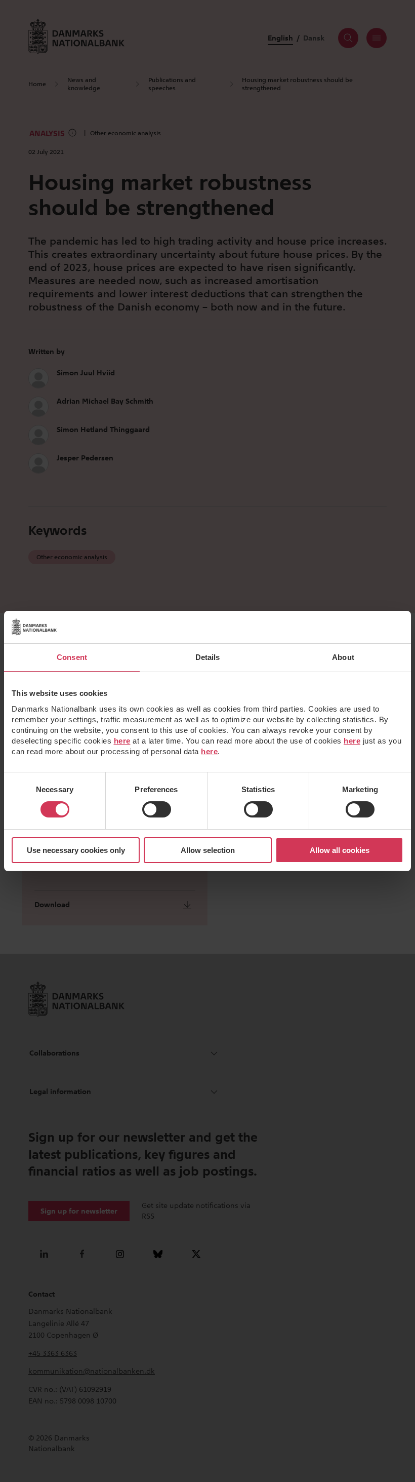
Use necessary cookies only (76, 850)
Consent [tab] (72, 657)
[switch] (156, 809)
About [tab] (343, 657)
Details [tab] (207, 657)
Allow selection (208, 850)
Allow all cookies (339, 850)
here (122, 740)
